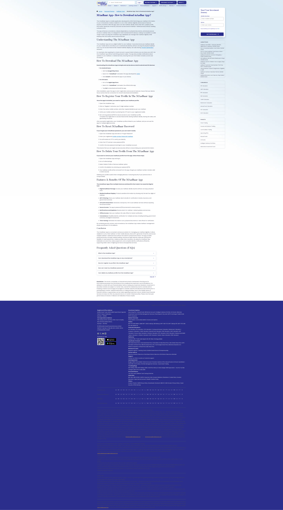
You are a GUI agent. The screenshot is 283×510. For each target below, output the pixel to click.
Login (139, 2)
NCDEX (138, 377)
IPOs (164, 362)
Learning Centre (142, 350)
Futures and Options (152, 320)
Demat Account (147, 362)
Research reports (132, 350)
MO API (148, 339)
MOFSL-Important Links (146, 377)
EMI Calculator (166, 331)
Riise (152, 339)
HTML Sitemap (137, 385)
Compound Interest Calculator (160, 329)
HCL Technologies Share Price (160, 344)
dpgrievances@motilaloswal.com (153, 437)
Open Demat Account (167, 2)
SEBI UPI (181, 2)
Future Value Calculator (141, 333)
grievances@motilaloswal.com (133, 437)
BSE (129, 377)
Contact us (131, 358)
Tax (129, 373)
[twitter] (101, 334)
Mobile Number (205, 16)
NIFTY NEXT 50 (164, 323)
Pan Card (133, 373)
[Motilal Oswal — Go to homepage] (102, 4)
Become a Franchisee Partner (146, 354)
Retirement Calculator (174, 329)
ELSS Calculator (170, 333)
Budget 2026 (131, 362)
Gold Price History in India (154, 367)
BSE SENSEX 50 (134, 325)
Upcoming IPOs (132, 312)
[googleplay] (110, 343)
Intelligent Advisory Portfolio (163, 312)
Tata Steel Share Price (146, 343)
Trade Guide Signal (141, 339)
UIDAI (138, 74)
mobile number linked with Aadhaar (122, 136)
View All (152, 277)
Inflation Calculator (143, 335)
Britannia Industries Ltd (174, 344)
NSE (132, 377)
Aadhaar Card (140, 373)
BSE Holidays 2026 (142, 367)
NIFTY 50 (130, 323)
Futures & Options (157, 362)
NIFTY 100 (180, 323)
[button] (109, 2)
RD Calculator (147, 329)
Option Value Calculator (164, 335)
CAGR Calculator (144, 331)
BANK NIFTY (142, 323)
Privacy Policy (176, 383)
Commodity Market (141, 320)
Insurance (134, 316)
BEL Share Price (150, 346)
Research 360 (131, 339)
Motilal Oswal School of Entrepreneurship (157, 350)
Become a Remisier (172, 354)
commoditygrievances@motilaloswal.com (107, 453)
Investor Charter (132, 383)
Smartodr (157, 383)
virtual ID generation (147, 47)
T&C (218, 28)
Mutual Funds (140, 312)
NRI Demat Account (150, 312)
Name (202, 22)
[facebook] (98, 334)
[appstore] (110, 339)
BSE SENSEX (136, 323)
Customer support (149, 358)
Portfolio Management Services (146, 314)
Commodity (137, 364)
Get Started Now (211, 34)
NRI (132, 364)
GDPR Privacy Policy (143, 383)
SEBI (134, 377)
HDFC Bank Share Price (134, 343)
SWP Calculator (174, 331)
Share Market (131, 320)
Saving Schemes (149, 373)
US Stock (175, 362)
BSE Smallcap (149, 323)
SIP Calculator (131, 329)
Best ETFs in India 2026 (139, 369)
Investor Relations (157, 377)
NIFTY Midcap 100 (173, 323)
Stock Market (139, 362)
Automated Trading (163, 364)
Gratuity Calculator (152, 333)
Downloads (151, 383)
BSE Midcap (157, 323)
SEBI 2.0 (162, 383)
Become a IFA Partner (160, 354)
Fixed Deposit (158, 314)
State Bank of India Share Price (161, 343)
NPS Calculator (153, 335)
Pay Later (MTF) (167, 314)
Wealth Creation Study (152, 379)
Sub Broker (181, 362)
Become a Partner (150, 2)
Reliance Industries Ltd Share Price (137, 346)
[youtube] (103, 334)
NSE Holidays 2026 (132, 367)
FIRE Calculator (175, 335)
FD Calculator (139, 329)
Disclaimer (166, 377)
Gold (129, 364)
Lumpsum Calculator (133, 331)
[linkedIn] (105, 334)
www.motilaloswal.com (102, 507)
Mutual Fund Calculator (155, 331)
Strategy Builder (158, 339)
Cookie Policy (173, 377)
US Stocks (173, 312)
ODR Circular (168, 383)
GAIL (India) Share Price (175, 343)
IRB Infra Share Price (147, 344)
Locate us (141, 358)
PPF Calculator (162, 333)
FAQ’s (136, 358)
